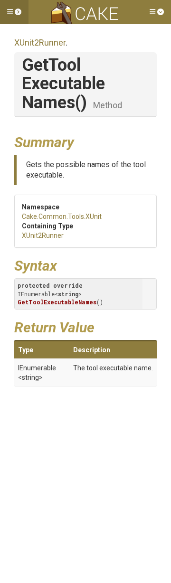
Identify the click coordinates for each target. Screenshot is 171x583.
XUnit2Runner (40, 42)
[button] (14, 12)
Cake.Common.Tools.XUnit (62, 216)
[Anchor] (81, 141)
